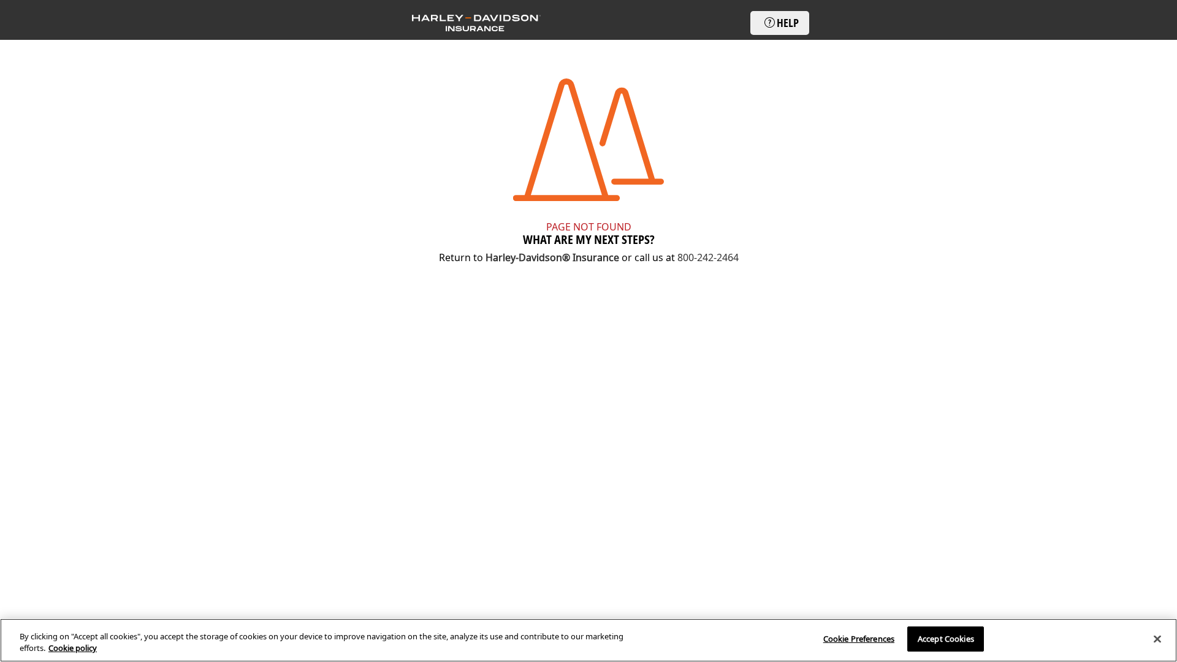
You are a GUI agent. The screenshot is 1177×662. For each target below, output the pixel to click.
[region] (588, 640)
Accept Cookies (946, 638)
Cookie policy (72, 648)
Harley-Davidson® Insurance (552, 257)
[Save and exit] (476, 23)
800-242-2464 (708, 257)
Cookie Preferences (858, 638)
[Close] (1157, 638)
